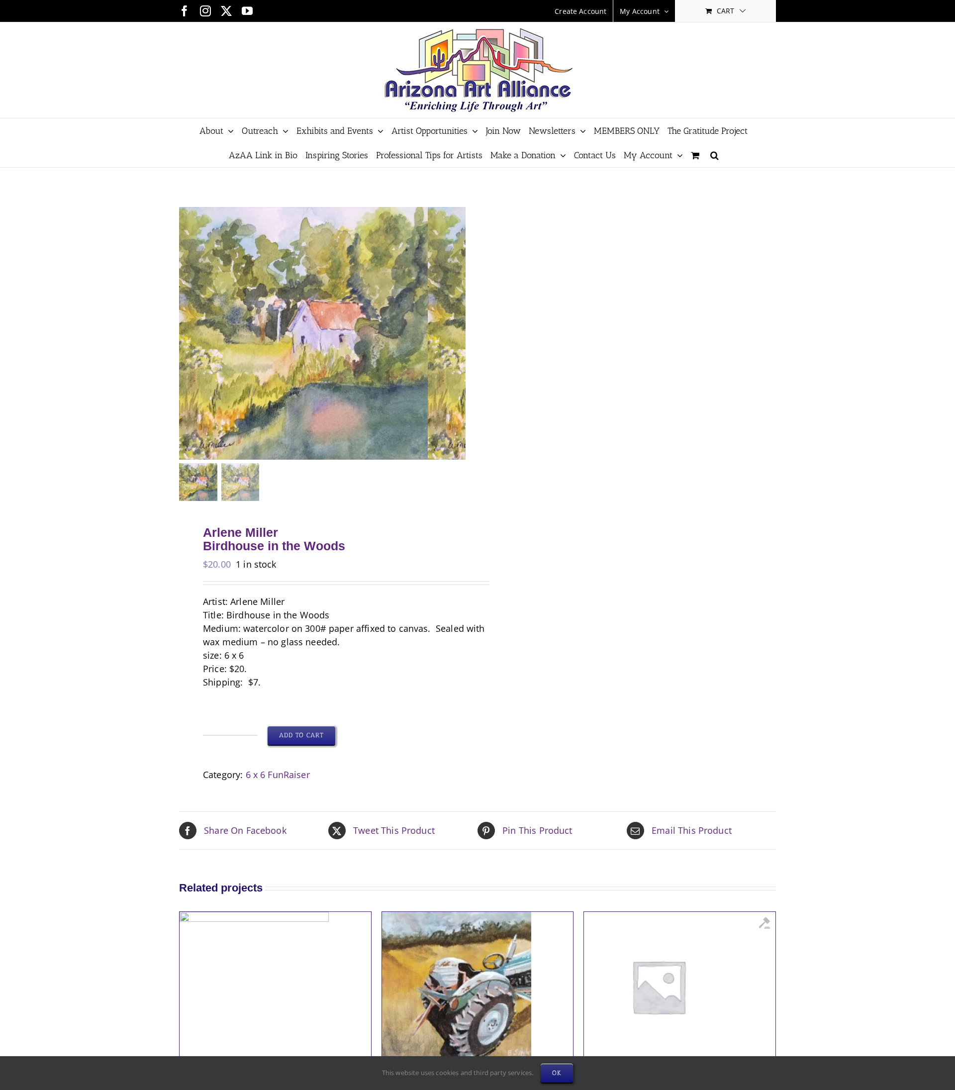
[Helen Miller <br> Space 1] (254, 918)
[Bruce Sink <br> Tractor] (456, 918)
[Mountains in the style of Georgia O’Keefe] (658, 918)
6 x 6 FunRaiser (278, 775)
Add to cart (301, 735)
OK (557, 1073)
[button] (714, 155)
